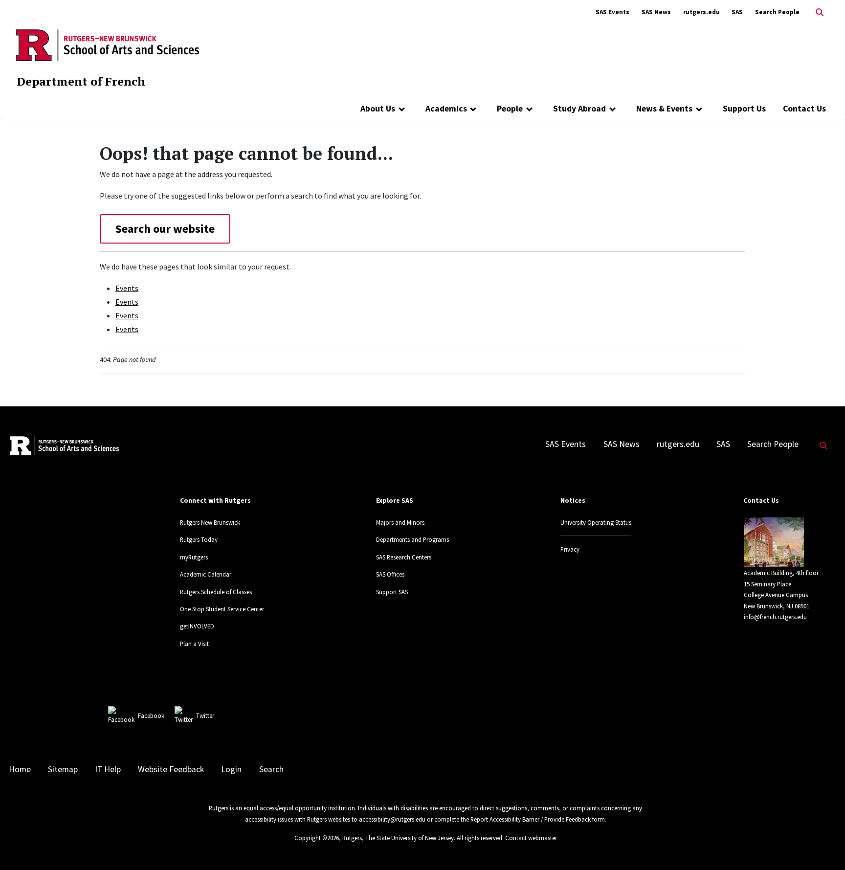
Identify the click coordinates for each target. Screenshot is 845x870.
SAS (737, 12)
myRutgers (194, 557)
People (510, 108)
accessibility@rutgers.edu (392, 819)
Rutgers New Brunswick (210, 522)
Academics (446, 108)
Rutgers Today (199, 539)
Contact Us (804, 108)
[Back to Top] (824, 846)
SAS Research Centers (403, 557)
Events (126, 288)
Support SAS (392, 592)
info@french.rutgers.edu (775, 617)
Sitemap (63, 769)
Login (231, 769)
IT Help (108, 769)
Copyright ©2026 (316, 838)
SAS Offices (390, 574)
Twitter (205, 715)
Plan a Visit (194, 643)
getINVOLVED (197, 626)
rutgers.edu (701, 12)
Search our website (165, 228)
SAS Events (612, 12)
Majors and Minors (400, 522)
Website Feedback (171, 769)
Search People (777, 12)
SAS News (656, 12)
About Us (377, 108)
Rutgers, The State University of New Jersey (398, 838)
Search (271, 769)
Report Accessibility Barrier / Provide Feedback (530, 819)
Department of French (81, 81)
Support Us (744, 108)
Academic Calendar (205, 574)
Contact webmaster (531, 838)
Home (20, 769)
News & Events (664, 108)
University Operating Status (595, 522)
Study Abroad (579, 108)
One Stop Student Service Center (222, 609)
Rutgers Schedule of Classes (216, 592)
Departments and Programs (412, 539)
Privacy (569, 549)
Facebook (151, 715)
